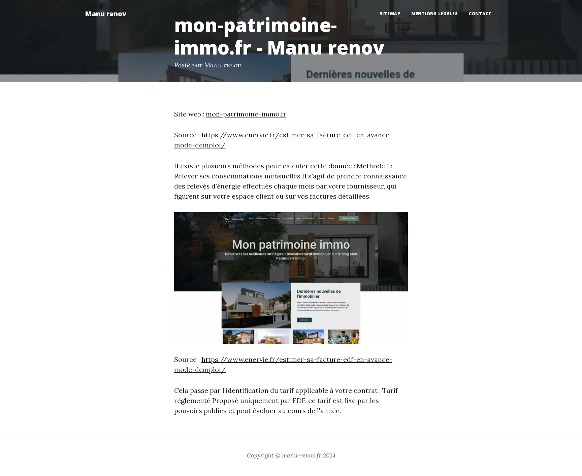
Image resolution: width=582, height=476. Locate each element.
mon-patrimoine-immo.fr (246, 114)
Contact (480, 13)
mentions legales (434, 13)
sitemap (390, 13)
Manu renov (105, 13)
